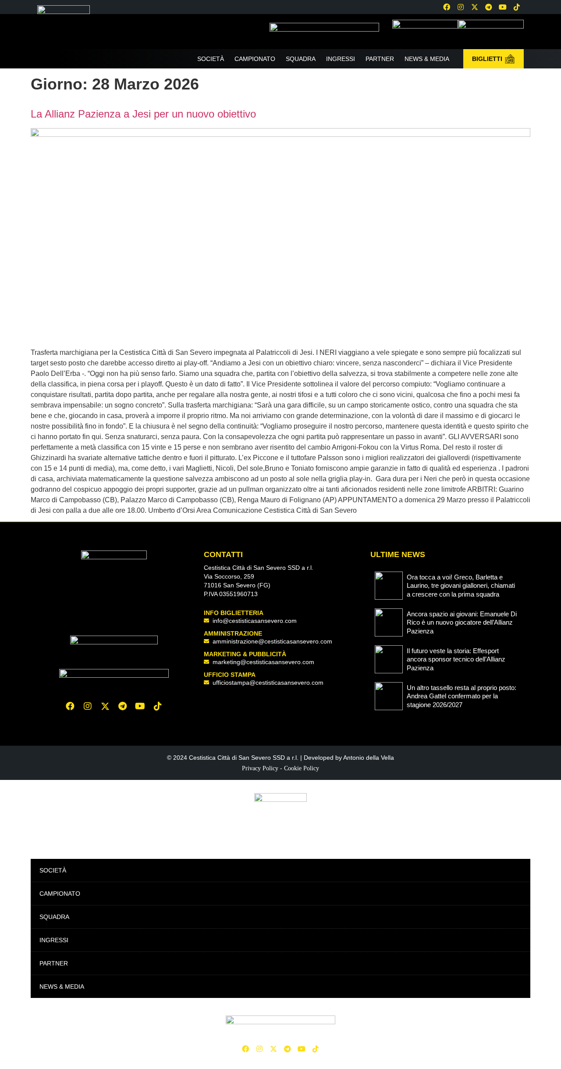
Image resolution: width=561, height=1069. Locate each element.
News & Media (427, 58)
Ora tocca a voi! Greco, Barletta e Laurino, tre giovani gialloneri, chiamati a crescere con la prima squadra (461, 585)
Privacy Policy (260, 768)
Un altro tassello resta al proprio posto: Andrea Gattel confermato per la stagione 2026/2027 (461, 696)
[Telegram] (489, 7)
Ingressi (340, 58)
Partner (380, 58)
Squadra (301, 58)
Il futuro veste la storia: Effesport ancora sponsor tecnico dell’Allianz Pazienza (456, 659)
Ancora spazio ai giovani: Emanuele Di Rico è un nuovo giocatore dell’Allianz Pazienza (462, 622)
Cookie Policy (301, 768)
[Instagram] (461, 7)
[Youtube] (503, 7)
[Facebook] (447, 7)
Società (210, 58)
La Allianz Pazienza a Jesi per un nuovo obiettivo (143, 114)
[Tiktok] (158, 706)
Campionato (254, 58)
